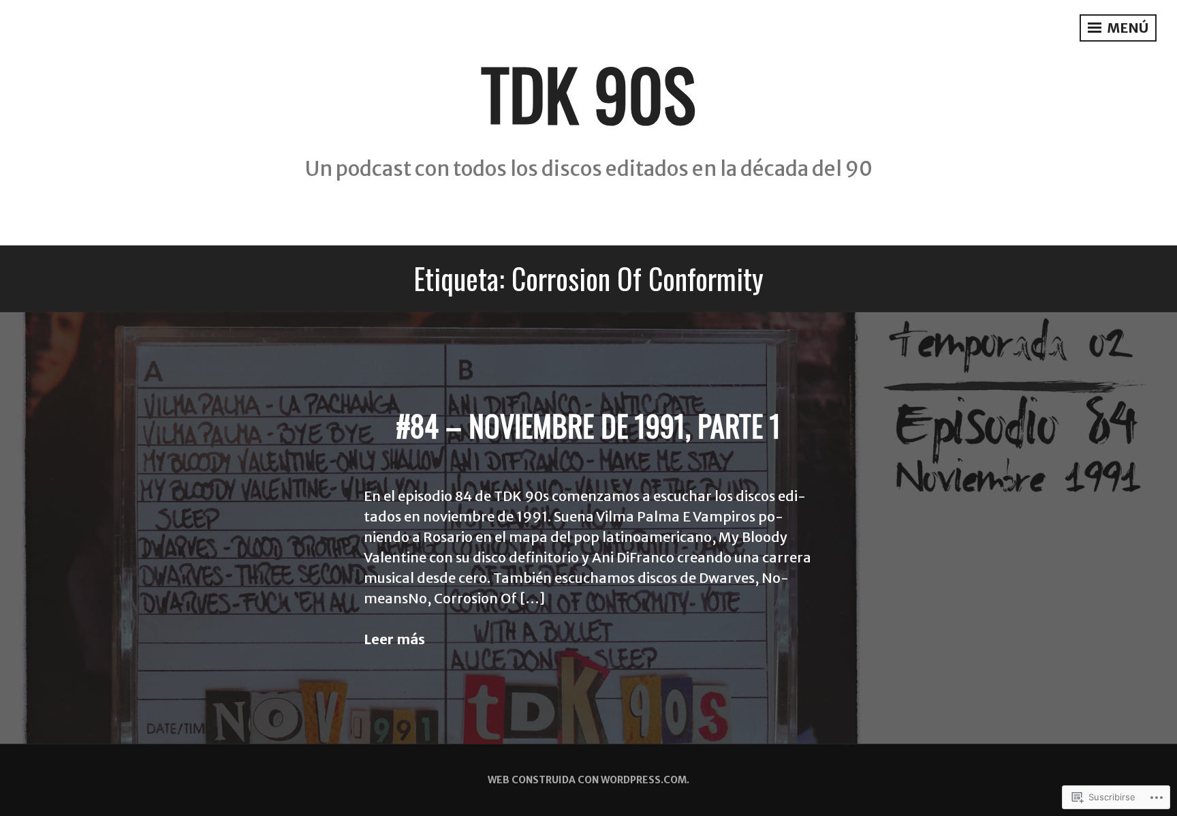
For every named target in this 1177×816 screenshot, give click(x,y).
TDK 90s (588, 93)
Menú (1126, 27)
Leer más (394, 639)
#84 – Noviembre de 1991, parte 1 (588, 425)
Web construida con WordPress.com (587, 780)
